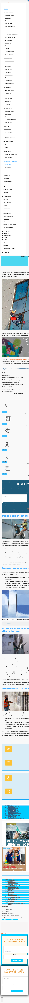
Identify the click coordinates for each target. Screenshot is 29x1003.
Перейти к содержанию (7, 2)
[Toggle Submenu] (15, 817)
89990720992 (11, 913)
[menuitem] (4, 7)
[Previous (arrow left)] (1, 999)
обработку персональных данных (18, 503)
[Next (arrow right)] (2, 999)
